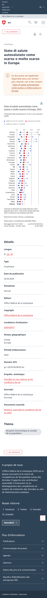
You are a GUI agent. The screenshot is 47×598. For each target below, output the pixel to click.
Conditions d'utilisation (10, 594)
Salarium (7, 562)
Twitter (23, 509)
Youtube (37, 509)
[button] (42, 518)
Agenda (6, 555)
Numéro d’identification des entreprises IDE (16, 578)
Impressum (23, 594)
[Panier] (35, 22)
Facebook (9, 509)
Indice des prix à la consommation (19, 569)
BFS (9, 22)
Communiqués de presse (15, 548)
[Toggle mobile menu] (43, 22)
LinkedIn (9, 514)
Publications (9, 541)
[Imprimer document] (34, 34)
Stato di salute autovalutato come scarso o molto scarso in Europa (26, 87)
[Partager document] (40, 34)
